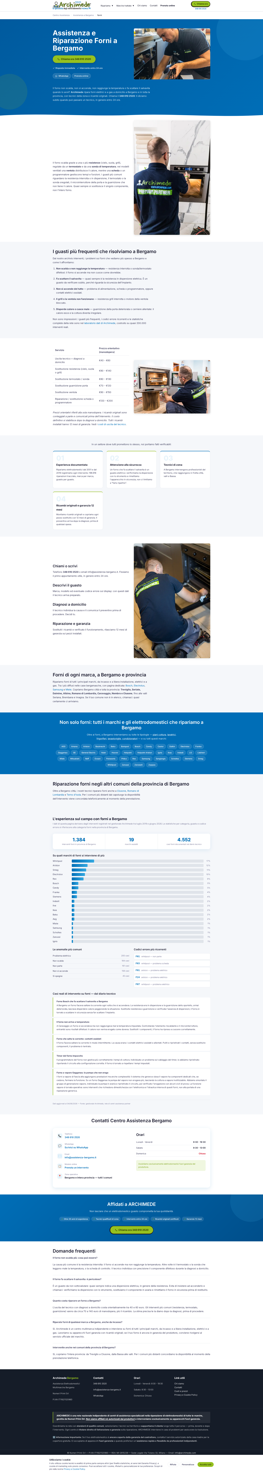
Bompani (125, 746)
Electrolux (139, 685)
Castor (161, 746)
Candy (149, 746)
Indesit (180, 753)
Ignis (160, 753)
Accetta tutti (205, 1464)
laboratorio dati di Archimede (99, 323)
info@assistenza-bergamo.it (80, 1157)
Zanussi (125, 765)
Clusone (121, 791)
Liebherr (201, 753)
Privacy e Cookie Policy (185, 1395)
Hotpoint (128, 753)
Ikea (170, 753)
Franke (198, 746)
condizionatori (130, 738)
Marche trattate (124, 5)
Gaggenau (62, 753)
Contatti (154, 5)
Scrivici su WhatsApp (76, 1147)
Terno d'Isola (74, 794)
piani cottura (159, 734)
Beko (113, 746)
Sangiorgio (160, 759)
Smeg (200, 759)
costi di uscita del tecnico (112, 424)
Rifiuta (173, 1464)
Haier (103, 753)
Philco (124, 759)
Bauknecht (100, 746)
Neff (87, 759)
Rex (134, 759)
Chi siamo (142, 5)
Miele (69, 689)
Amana (74, 746)
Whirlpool (112, 765)
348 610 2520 (72, 1137)
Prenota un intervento (77, 1167)
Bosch (129, 685)
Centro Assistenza (61, 15)
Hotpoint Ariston (144, 753)
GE (74, 753)
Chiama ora (202, 4)
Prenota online (167, 5)
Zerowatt (139, 765)
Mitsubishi (74, 759)
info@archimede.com (185, 1453)
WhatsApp (63, 76)
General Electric (88, 753)
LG (190, 753)
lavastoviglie (114, 738)
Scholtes (175, 759)
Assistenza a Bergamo (83, 15)
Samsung (58, 689)
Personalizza (188, 1464)
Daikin (172, 746)
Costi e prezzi (181, 1391)
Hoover (115, 753)
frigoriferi (101, 738)
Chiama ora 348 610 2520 (75, 59)
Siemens (188, 759)
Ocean (98, 759)
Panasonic (110, 759)
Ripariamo (105, 5)
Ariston (86, 746)
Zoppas (151, 765)
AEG (63, 746)
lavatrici (171, 734)
